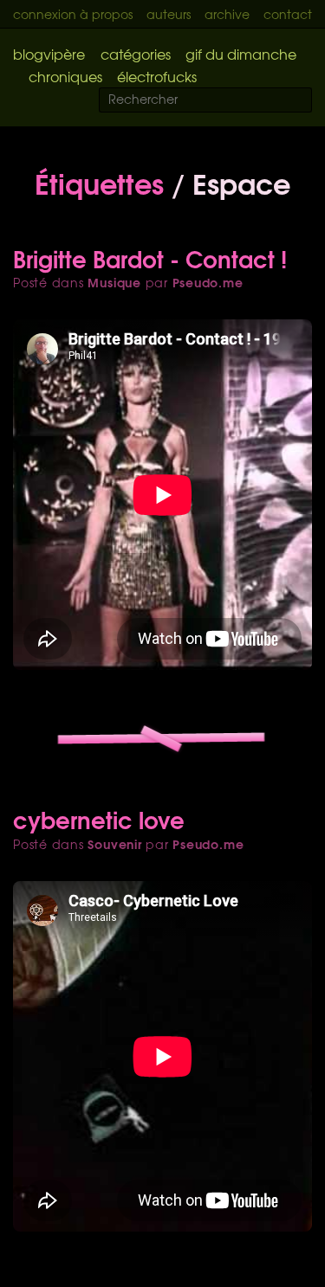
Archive (227, 14)
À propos (106, 14)
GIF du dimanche (240, 53)
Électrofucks (157, 76)
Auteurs (168, 14)
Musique (114, 282)
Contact (287, 14)
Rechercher (309, 101)
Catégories (136, 53)
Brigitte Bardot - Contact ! (150, 258)
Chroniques (65, 76)
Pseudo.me (208, 282)
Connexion (44, 14)
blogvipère (49, 53)
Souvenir (114, 843)
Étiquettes (99, 181)
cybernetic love (99, 818)
